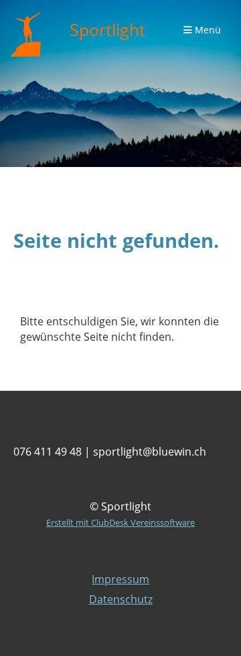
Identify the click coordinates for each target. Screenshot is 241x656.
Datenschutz (121, 599)
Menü (206, 29)
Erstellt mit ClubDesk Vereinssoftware (120, 522)
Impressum (120, 579)
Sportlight (107, 29)
